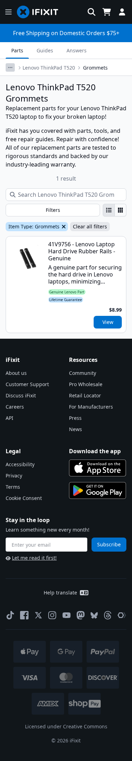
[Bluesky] (94, 615)
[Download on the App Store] (97, 468)
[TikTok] (10, 615)
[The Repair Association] (122, 615)
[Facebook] (24, 615)
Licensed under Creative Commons (66, 726)
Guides (45, 50)
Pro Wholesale (85, 384)
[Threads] (107, 615)
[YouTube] (66, 615)
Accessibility (20, 464)
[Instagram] (52, 615)
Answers (77, 50)
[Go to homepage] (40, 12)
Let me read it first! (34, 557)
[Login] (122, 12)
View (107, 322)
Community (82, 373)
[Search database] (91, 12)
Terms (13, 486)
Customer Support (27, 384)
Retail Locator (85, 395)
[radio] (109, 210)
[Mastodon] (80, 615)
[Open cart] (107, 12)
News (75, 429)
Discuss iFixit (21, 395)
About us (16, 373)
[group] (114, 210)
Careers (15, 406)
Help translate (60, 592)
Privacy (14, 475)
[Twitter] (38, 615)
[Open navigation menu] (8, 12)
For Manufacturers (91, 406)
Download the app (95, 451)
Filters (53, 210)
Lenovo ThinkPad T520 (49, 67)
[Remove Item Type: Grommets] (63, 226)
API (9, 418)
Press (75, 418)
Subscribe (109, 544)
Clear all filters (90, 226)
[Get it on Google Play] (97, 490)
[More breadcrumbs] (10, 67)
